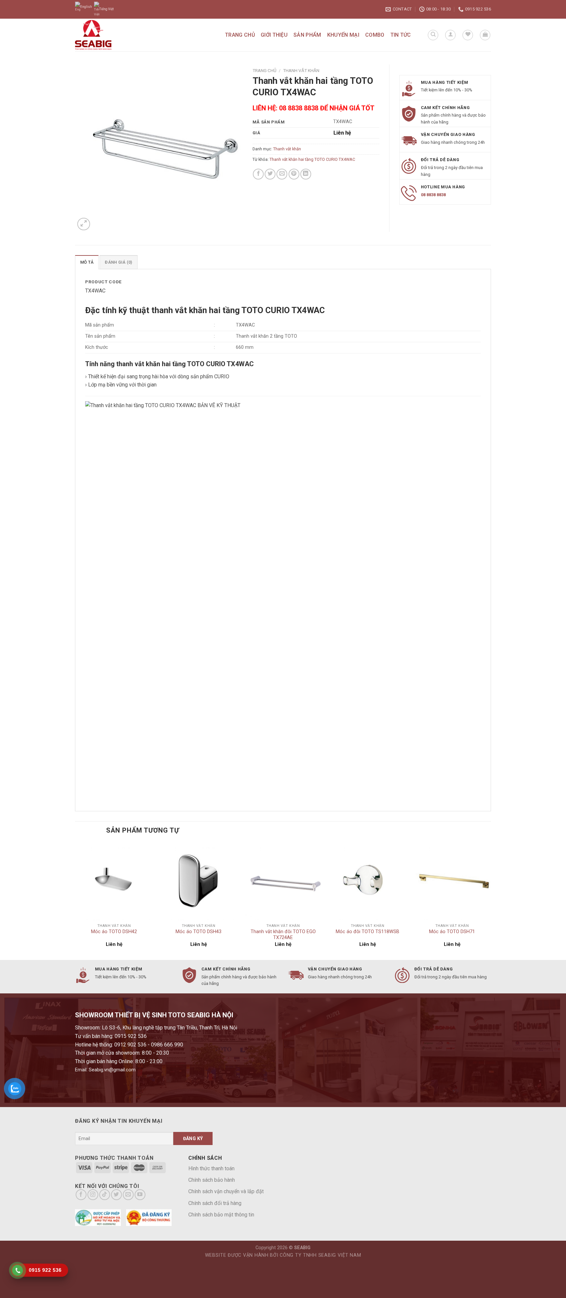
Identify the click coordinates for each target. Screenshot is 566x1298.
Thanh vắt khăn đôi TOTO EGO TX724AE (283, 935)
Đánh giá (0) (118, 262)
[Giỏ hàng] (485, 35)
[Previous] (75, 900)
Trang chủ (240, 35)
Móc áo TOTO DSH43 (198, 931)
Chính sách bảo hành (211, 1180)
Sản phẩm (307, 35)
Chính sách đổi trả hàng (214, 1203)
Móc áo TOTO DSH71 (452, 931)
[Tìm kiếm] (433, 35)
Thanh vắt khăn (301, 70)
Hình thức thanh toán (211, 1168)
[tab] (87, 262)
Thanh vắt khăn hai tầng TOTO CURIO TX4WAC (312, 159)
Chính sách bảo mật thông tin (221, 1215)
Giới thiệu (274, 35)
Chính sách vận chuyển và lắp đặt (226, 1191)
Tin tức (400, 35)
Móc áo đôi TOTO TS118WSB (367, 931)
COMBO (375, 35)
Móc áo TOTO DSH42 (114, 931)
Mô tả (86, 262)
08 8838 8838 (433, 194)
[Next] (491, 900)
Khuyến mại (343, 35)
